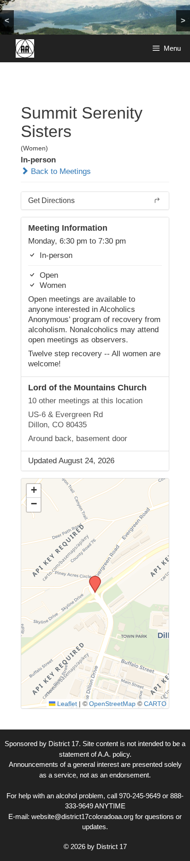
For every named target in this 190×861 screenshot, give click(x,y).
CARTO (155, 703)
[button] (92, 578)
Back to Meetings (60, 171)
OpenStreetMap (112, 703)
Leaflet (66, 703)
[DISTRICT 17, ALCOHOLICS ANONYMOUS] (25, 48)
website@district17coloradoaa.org (82, 816)
